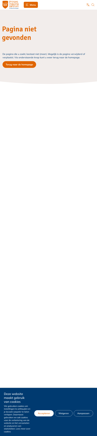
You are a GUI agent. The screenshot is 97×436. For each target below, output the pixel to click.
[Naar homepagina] (11, 5)
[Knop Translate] (87, 4)
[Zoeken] (92, 5)
